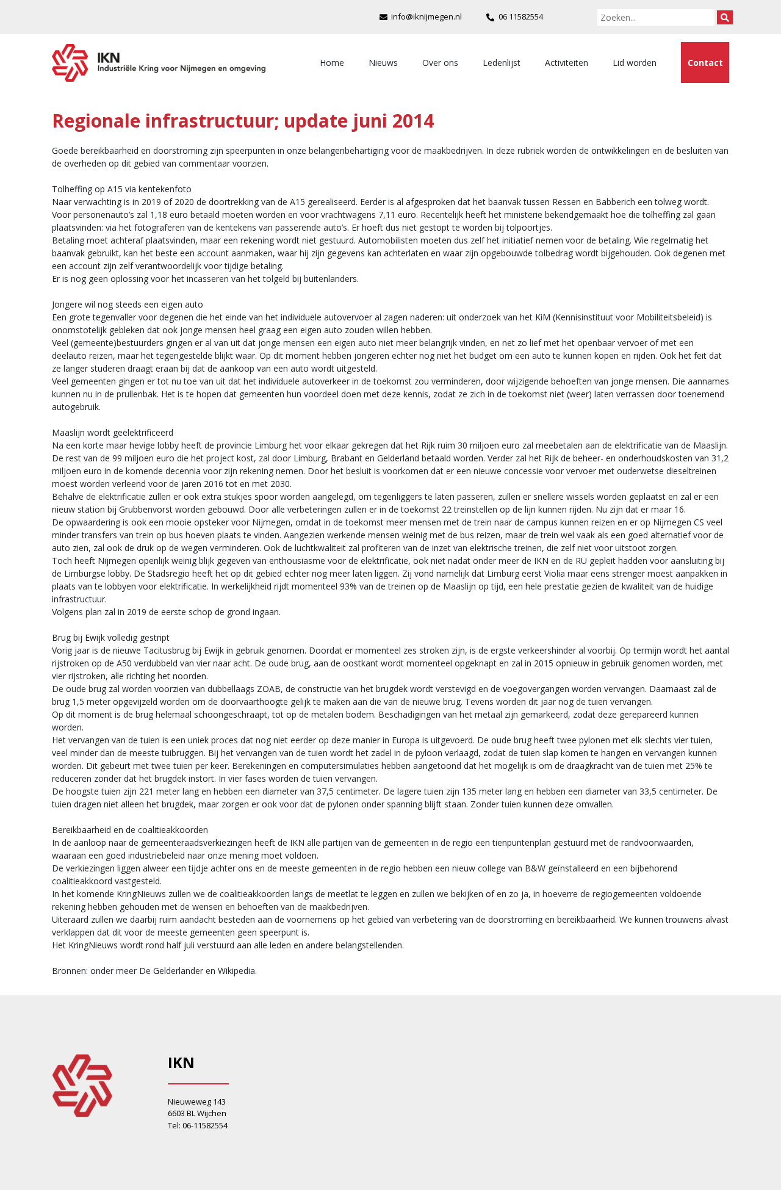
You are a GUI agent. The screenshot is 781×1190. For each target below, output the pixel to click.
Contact (705, 62)
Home (332, 62)
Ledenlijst (501, 62)
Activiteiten (566, 62)
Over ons (440, 62)
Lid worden (635, 62)
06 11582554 (520, 16)
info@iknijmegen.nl (426, 16)
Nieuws (383, 62)
